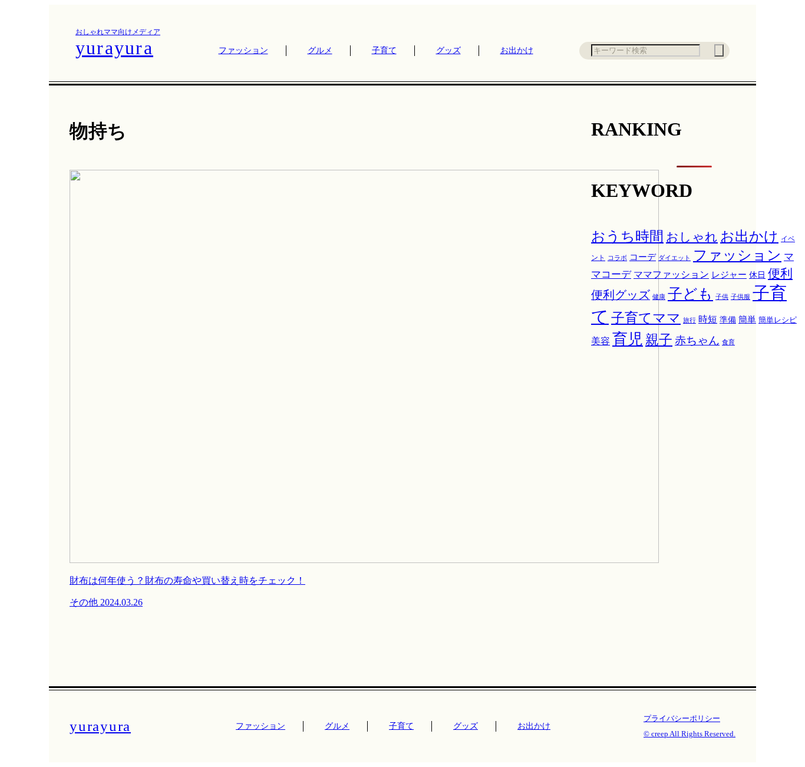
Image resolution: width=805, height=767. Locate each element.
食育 (728, 341)
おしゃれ (692, 237)
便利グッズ (620, 294)
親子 (658, 339)
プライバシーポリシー (682, 718)
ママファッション (671, 274)
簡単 (747, 319)
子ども (690, 294)
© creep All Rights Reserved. (689, 733)
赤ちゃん (697, 340)
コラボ (617, 258)
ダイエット (674, 258)
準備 (728, 319)
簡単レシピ (777, 320)
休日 (757, 275)
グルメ (320, 50)
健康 (658, 296)
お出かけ (516, 50)
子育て (384, 50)
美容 (600, 341)
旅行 (689, 320)
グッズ (448, 50)
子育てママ (646, 317)
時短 (707, 319)
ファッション (243, 50)
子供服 (740, 296)
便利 (780, 273)
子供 (721, 296)
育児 (627, 339)
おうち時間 (627, 236)
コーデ (642, 257)
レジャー (729, 274)
